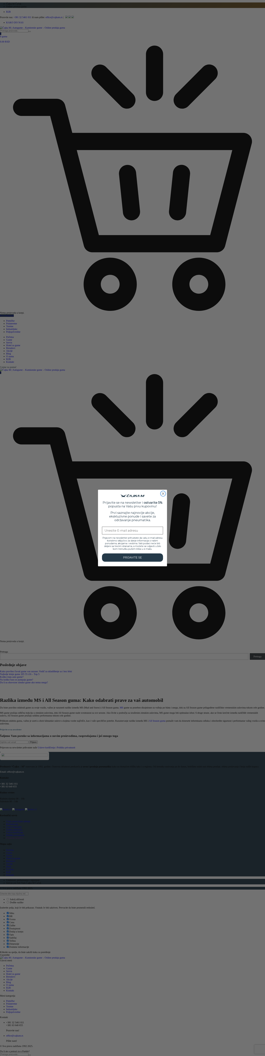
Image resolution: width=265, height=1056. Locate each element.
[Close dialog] (163, 493)
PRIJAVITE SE (132, 557)
